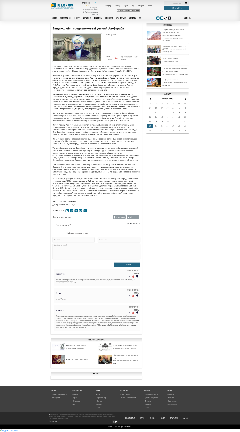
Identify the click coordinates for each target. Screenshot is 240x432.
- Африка (99, 404)
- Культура (171, 394)
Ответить (136, 274)
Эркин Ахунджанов (67, 201)
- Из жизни (147, 401)
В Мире (77, 18)
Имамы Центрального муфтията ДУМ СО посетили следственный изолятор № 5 (174, 49)
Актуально (87, 18)
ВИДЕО (163, 418)
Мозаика (132, 18)
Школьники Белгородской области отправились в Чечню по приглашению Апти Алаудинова (175, 71)
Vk (131, 217)
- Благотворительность (151, 394)
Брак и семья (121, 18)
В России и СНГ (65, 18)
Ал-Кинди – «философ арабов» (77, 359)
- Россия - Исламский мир (128, 398)
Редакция (53, 421)
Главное (54, 18)
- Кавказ (75, 394)
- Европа (99, 401)
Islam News (121, 217)
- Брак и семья (172, 401)
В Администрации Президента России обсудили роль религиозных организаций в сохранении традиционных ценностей (173, 35)
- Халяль (146, 408)
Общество (109, 18)
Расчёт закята (177, 8)
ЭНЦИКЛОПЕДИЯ (130, 418)
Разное (170, 391)
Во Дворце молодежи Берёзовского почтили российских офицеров (174, 82)
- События (171, 398)
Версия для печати (133, 223)
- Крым (74, 398)
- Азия (98, 394)
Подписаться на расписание (129, 10)
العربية (185, 418)
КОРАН (142, 418)
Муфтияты (174, 418)
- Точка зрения (55, 398)
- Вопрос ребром (125, 394)
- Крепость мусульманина (58, 394)
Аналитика (98, 18)
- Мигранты (147, 404)
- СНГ (74, 404)
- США (98, 408)
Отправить (127, 265)
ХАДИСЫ (152, 418)
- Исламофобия (172, 404)
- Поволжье (76, 401)
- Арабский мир (101, 398)
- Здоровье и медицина (151, 398)
